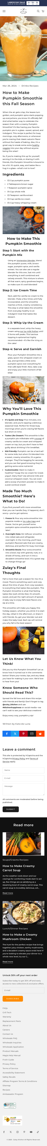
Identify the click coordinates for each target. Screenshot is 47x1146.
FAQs (5, 1008)
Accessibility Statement (14, 1073)
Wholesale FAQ (10, 1038)
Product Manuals (10, 1051)
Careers (6, 1030)
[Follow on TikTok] (38, 1132)
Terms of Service (10, 1068)
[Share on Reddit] (40, 734)
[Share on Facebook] (7, 734)
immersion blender (26, 260)
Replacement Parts (12, 1021)
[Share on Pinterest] (23, 734)
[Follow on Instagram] (17, 1132)
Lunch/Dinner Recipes (15, 928)
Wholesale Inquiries (12, 1042)
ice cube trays (29, 521)
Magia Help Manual (11, 1055)
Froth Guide (8, 1060)
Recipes (6, 1090)
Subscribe (12, 999)
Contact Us (8, 1034)
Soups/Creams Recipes (15, 860)
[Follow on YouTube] (31, 1132)
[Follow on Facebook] (4, 1132)
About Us (7, 1025)
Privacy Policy (18, 758)
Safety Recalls (9, 1077)
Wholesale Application (13, 1047)
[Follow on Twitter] (10, 1132)
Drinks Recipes (30, 86)
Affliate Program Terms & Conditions (20, 1081)
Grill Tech (7, 1012)
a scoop (38, 438)
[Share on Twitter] (15, 734)
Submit (10, 809)
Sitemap (7, 1085)
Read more (8, 893)
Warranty (7, 1017)
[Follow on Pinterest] (24, 1132)
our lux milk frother (29, 331)
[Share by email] (32, 734)
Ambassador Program (13, 1094)
